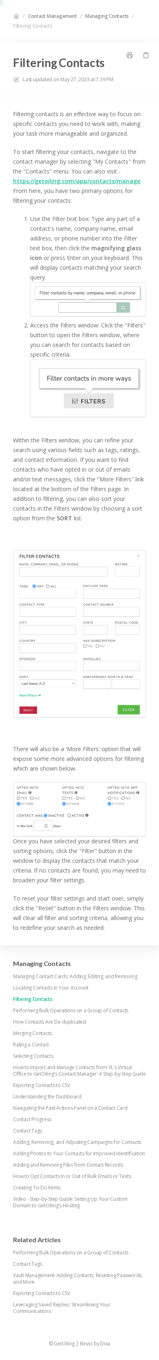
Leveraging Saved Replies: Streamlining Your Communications (61, 1308)
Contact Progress (32, 1119)
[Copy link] (145, 55)
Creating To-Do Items (36, 1188)
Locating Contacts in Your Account (50, 988)
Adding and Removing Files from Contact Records (68, 1165)
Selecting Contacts (33, 1056)
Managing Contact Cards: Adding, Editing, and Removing (75, 976)
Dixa (105, 1344)
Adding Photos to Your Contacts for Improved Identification (79, 1153)
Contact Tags (27, 1131)
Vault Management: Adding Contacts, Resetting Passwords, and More (78, 1278)
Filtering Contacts (33, 26)
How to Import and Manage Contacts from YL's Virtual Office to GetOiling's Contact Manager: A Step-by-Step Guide (79, 1070)
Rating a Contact (31, 1045)
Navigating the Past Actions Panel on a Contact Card (70, 1108)
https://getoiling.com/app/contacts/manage (76, 181)
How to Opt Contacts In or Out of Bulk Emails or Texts (72, 1176)
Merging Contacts (32, 1033)
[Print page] (129, 55)
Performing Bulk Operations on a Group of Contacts (70, 1010)
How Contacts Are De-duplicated (49, 1022)
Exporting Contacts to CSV (41, 1085)
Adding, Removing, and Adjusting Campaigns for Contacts (77, 1142)
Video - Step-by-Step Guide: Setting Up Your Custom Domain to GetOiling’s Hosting (70, 1202)
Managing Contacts (107, 16)
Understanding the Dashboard (47, 1097)
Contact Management (52, 16)
